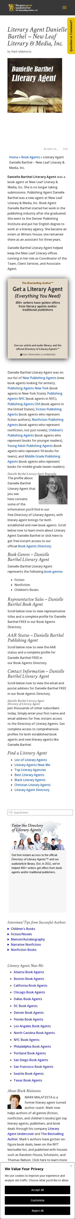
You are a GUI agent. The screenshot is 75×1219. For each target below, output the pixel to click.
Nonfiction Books (24, 950)
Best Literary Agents (29, 775)
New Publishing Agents (39, 378)
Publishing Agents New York (28, 388)
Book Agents (30, 157)
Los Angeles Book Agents (32, 1026)
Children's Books (23, 929)
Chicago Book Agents (29, 992)
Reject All (37, 1210)
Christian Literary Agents (32, 785)
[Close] (71, 1165)
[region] (37, 1190)
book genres (53, 571)
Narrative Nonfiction (26, 944)
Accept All (37, 1190)
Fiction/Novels (21, 934)
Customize (37, 1200)
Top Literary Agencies (30, 770)
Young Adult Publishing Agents (30, 446)
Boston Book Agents (29, 979)
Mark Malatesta (21, 51)
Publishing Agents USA (24, 404)
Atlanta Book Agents (29, 972)
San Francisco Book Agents (33, 1067)
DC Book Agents (26, 1006)
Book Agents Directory (34, 546)
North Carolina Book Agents (34, 1033)
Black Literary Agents (29, 780)
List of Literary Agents (30, 760)
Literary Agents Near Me (32, 765)
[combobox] (40, 812)
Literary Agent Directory (31, 790)
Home (13, 157)
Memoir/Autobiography (28, 939)
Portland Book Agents (30, 1053)
